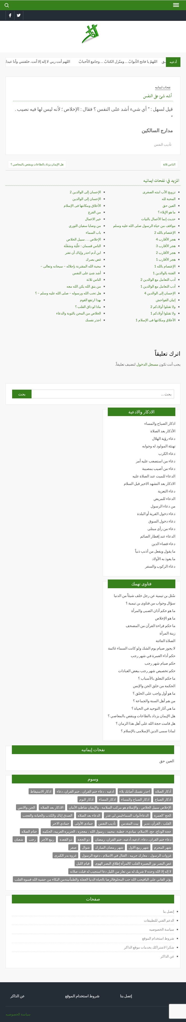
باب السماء (93, 232)
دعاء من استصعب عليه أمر (155, 461)
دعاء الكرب (166, 453)
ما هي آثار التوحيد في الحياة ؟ (153, 708)
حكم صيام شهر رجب (160, 663)
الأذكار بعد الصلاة (162, 431)
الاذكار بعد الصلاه (51, 807)
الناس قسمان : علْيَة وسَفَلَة (82, 246)
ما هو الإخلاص (165, 618)
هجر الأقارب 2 (166, 252)
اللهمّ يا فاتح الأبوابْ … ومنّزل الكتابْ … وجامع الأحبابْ (122, 61)
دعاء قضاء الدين (163, 544)
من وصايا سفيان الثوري (85, 226)
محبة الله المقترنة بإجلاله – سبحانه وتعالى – (70, 266)
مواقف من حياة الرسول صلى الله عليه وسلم (144, 226)
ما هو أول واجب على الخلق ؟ (154, 693)
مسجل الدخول (147, 364)
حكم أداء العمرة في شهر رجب (153, 656)
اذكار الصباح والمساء (159, 423)
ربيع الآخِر (47, 839)
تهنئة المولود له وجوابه (158, 446)
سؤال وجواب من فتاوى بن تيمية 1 (150, 603)
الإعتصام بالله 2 (165, 232)
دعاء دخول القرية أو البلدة (156, 514)
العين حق (169, 205)
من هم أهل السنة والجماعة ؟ (154, 701)
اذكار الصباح (163, 799)
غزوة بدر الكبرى (65, 855)
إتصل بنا (168, 911)
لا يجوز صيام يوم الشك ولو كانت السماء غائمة (141, 648)
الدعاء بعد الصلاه (89, 815)
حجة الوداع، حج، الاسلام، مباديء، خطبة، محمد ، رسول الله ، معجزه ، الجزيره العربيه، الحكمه (106, 831)
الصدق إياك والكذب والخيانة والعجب (47, 815)
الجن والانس (26, 807)
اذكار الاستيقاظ (40, 791)
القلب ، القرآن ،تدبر (157, 823)
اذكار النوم (86, 799)
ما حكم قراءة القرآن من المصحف (150, 626)
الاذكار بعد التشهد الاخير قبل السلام (149, 484)
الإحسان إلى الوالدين (86, 199)
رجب (32, 839)
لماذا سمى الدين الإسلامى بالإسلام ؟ (148, 731)
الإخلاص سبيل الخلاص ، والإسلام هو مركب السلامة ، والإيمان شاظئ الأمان (120, 807)
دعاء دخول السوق (161, 521)
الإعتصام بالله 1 (165, 266)
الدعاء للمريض (164, 499)
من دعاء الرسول (163, 506)
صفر (73, 847)
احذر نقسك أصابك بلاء (134, 791)
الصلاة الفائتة (165, 641)
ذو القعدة (66, 839)
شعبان (18, 839)
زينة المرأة (167, 633)
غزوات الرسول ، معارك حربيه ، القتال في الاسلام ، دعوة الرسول (126, 855)
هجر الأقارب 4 (166, 239)
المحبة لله (169, 199)
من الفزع (94, 212)
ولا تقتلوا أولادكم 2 (163, 307)
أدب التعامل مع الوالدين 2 (158, 279)
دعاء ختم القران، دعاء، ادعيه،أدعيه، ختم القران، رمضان (133, 839)
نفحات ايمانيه (162, 87)
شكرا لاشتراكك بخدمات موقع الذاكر (148, 947)
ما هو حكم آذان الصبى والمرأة (153, 611)
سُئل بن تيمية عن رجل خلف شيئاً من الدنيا (144, 596)
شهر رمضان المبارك (109, 847)
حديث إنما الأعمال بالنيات (158, 219)
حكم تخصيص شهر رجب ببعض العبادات (146, 671)
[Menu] (175, 5)
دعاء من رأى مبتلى (161, 529)
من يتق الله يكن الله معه (84, 286)
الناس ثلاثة (169, 164)
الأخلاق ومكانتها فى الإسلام (82, 205)
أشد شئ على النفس (86, 273)
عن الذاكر (167, 956)
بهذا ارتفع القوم (90, 300)
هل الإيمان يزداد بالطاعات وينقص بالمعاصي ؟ (37, 164)
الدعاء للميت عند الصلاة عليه (153, 476)
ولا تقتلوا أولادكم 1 (163, 313)
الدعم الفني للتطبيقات (159, 920)
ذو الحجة (84, 839)
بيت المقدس (130, 823)
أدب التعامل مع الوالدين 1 (158, 286)
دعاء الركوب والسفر (160, 566)
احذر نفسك (93, 320)
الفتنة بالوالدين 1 (164, 273)
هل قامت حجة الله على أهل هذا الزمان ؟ (145, 723)
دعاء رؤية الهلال (163, 438)
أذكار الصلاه (163, 791)
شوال (86, 847)
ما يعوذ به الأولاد (163, 559)
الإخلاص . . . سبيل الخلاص (83, 239)
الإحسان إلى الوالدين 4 (160, 293)
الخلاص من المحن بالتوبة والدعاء (78, 313)
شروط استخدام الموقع (158, 938)
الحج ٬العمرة (162, 815)
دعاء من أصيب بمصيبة (158, 469)
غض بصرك (93, 259)
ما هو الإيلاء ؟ (167, 212)
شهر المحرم (162, 847)
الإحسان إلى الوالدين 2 (85, 192)
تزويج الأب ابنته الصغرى (159, 192)
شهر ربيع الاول (139, 847)
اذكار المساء (107, 799)
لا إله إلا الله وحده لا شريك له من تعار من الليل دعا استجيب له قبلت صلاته (120, 871)
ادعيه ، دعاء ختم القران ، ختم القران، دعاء (85, 791)
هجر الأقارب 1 (166, 259)
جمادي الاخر (60, 823)
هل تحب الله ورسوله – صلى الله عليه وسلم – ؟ (68, 293)
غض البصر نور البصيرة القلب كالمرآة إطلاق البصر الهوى (133, 863)
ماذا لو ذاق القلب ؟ (88, 307)
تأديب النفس (162, 144)
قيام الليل (83, 863)
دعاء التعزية (166, 491)
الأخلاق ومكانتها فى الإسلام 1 (156, 320)
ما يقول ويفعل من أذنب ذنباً (155, 551)
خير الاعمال (93, 219)
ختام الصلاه (29, 831)
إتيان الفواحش (166, 300)
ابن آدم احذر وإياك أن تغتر (83, 252)
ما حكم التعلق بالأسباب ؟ (156, 678)
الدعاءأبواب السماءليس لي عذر (127, 815)
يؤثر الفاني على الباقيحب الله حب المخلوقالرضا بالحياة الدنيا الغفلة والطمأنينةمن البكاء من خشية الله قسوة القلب (93, 879)
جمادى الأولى (84, 823)
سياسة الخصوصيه (161, 929)
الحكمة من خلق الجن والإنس (154, 686)
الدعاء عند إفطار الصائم (157, 536)
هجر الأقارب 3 (166, 246)
